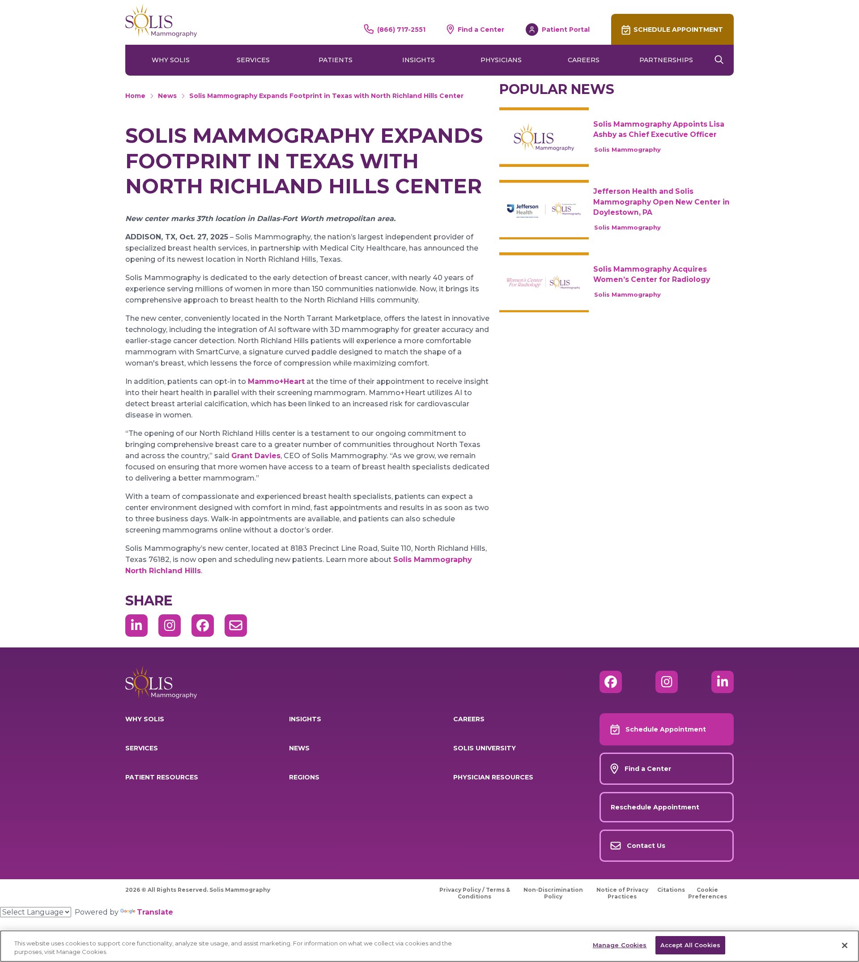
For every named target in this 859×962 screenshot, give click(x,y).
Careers (584, 60)
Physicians (501, 60)
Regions (304, 777)
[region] (429, 946)
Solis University (484, 748)
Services (253, 60)
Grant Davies (256, 455)
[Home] (161, 21)
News (167, 96)
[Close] (845, 945)
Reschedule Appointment (655, 807)
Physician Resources (493, 777)
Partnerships (666, 60)
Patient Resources (161, 777)
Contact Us (646, 846)
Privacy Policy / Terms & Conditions (474, 893)
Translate (155, 912)
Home (135, 96)
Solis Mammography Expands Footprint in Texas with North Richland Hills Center (326, 96)
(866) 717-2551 (401, 30)
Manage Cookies (620, 945)
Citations (671, 889)
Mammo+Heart (276, 381)
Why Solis (171, 60)
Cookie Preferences (707, 893)
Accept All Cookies (690, 945)
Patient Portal (566, 30)
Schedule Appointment (678, 30)
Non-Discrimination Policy (553, 893)
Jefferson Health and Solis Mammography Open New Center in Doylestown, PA (661, 202)
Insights (418, 60)
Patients (336, 60)
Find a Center (481, 30)
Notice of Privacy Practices (622, 893)
